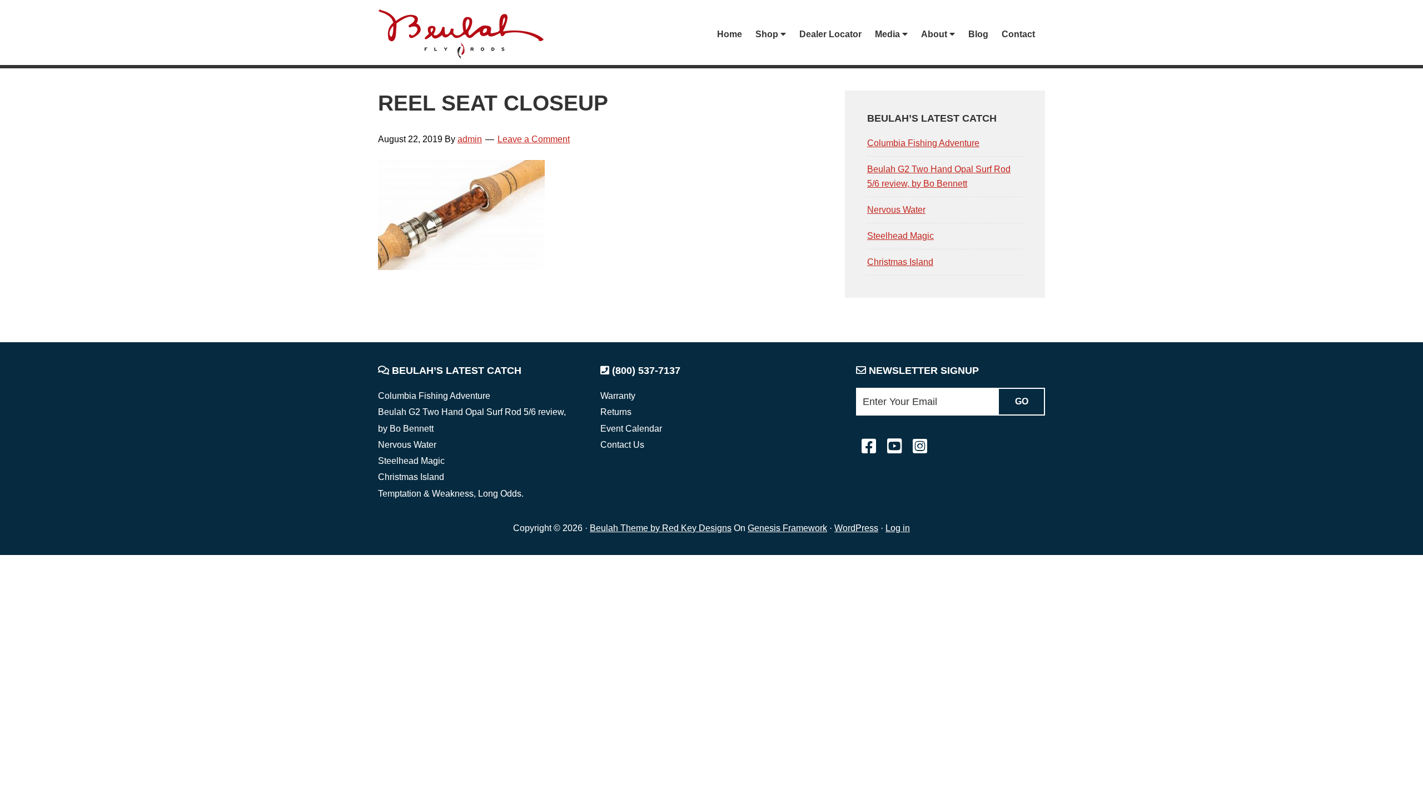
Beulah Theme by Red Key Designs (661, 528)
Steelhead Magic (900, 236)
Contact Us (622, 444)
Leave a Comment (533, 139)
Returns (615, 412)
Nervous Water (896, 209)
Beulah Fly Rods (466, 34)
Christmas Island (900, 262)
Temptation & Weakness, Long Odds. (451, 493)
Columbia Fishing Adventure (923, 143)
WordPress (856, 528)
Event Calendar (631, 428)
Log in (897, 528)
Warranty (617, 396)
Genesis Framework (787, 528)
